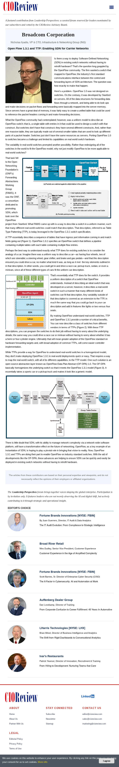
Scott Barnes (46, 576)
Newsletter (50, 719)
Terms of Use (15, 749)
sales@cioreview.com (92, 719)
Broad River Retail (52, 544)
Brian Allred (45, 633)
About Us (13, 719)
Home (12, 714)
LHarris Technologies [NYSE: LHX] (62, 628)
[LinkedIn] (88, 696)
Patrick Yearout (47, 661)
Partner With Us (16, 724)
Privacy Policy (15, 744)
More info (42, 762)
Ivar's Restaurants (52, 656)
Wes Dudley (45, 548)
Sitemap (49, 724)
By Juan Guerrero (48, 520)
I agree (106, 761)
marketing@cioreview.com (94, 724)
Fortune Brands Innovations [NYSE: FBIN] (67, 515)
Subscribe (50, 714)
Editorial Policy (16, 739)
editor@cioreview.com (92, 714)
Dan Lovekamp (47, 605)
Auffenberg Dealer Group (56, 600)
